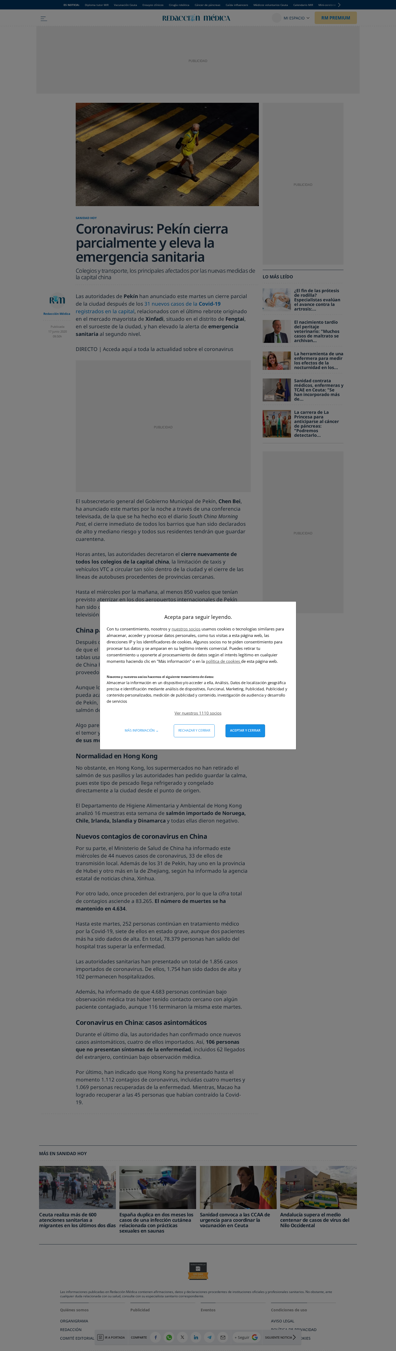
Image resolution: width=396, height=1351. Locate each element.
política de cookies (223, 661)
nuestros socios (186, 629)
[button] (198, 713)
